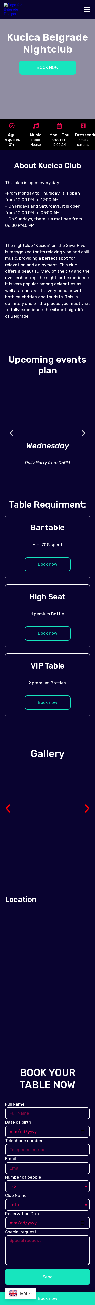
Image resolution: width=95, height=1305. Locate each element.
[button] (87, 9)
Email (10, 1158)
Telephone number (24, 1140)
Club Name (16, 1195)
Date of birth (18, 1122)
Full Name (15, 1104)
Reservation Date (23, 1213)
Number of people (23, 1177)
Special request (20, 1231)
